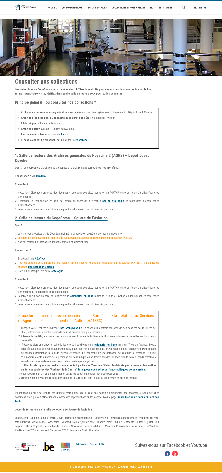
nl (195, 7)
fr (205, 7)
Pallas (64, 134)
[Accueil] (25, 7)
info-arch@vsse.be (71, 328)
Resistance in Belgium (41, 267)
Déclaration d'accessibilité (90, 444)
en (200, 7)
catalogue (57, 271)
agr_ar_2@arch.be (113, 201)
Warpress (82, 140)
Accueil (52, 7)
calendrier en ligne (81, 296)
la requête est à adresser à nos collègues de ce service (111, 369)
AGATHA (41, 176)
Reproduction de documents (134, 397)
